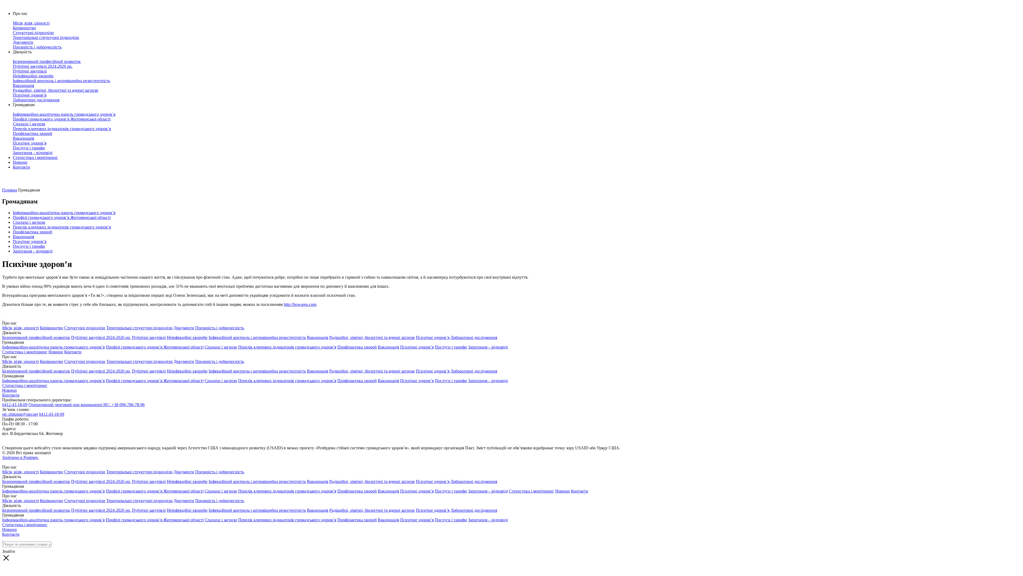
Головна (9, 190)
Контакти (21, 167)
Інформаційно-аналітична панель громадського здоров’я (64, 212)
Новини (20, 162)
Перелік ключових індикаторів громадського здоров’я (62, 227)
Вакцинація (23, 236)
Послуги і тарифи (29, 246)
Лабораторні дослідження (473, 337)
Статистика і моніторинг (35, 157)
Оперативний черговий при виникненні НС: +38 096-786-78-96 (87, 404)
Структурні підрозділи (84, 328)
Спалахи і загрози (29, 222)
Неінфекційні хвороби (187, 337)
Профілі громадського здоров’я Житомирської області (62, 217)
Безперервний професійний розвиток (36, 337)
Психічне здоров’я (29, 241)
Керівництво (51, 328)
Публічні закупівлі (149, 337)
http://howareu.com (300, 304)
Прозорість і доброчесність (219, 328)
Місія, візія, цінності (20, 328)
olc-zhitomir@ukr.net (20, 414)
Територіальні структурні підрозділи (139, 328)
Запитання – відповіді (32, 251)
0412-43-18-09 (14, 404)
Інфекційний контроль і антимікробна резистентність (257, 337)
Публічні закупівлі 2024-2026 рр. (101, 337)
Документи (184, 328)
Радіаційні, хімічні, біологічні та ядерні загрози (372, 337)
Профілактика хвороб (32, 232)
